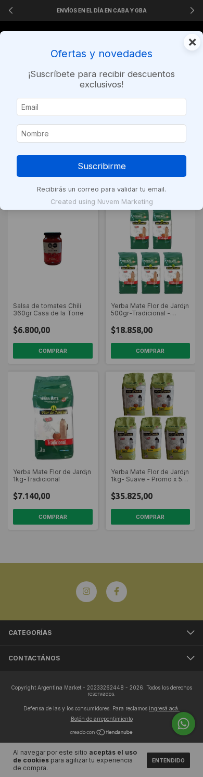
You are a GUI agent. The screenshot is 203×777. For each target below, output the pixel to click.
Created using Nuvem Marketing (101, 202)
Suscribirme (102, 166)
